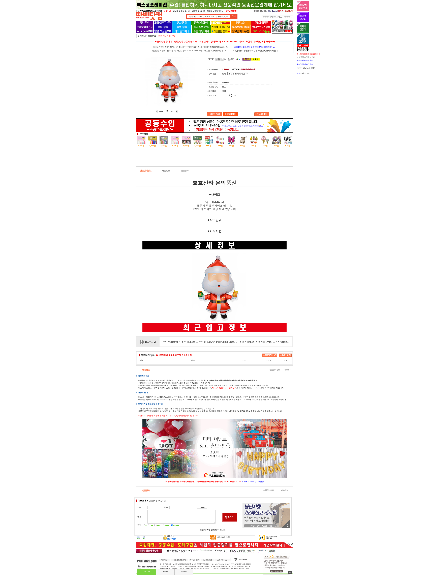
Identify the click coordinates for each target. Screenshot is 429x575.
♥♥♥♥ (167, 526)
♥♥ (152, 526)
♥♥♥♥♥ (176, 526)
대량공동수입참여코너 (306, 57)
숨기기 (290, 572)
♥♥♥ (159, 526)
